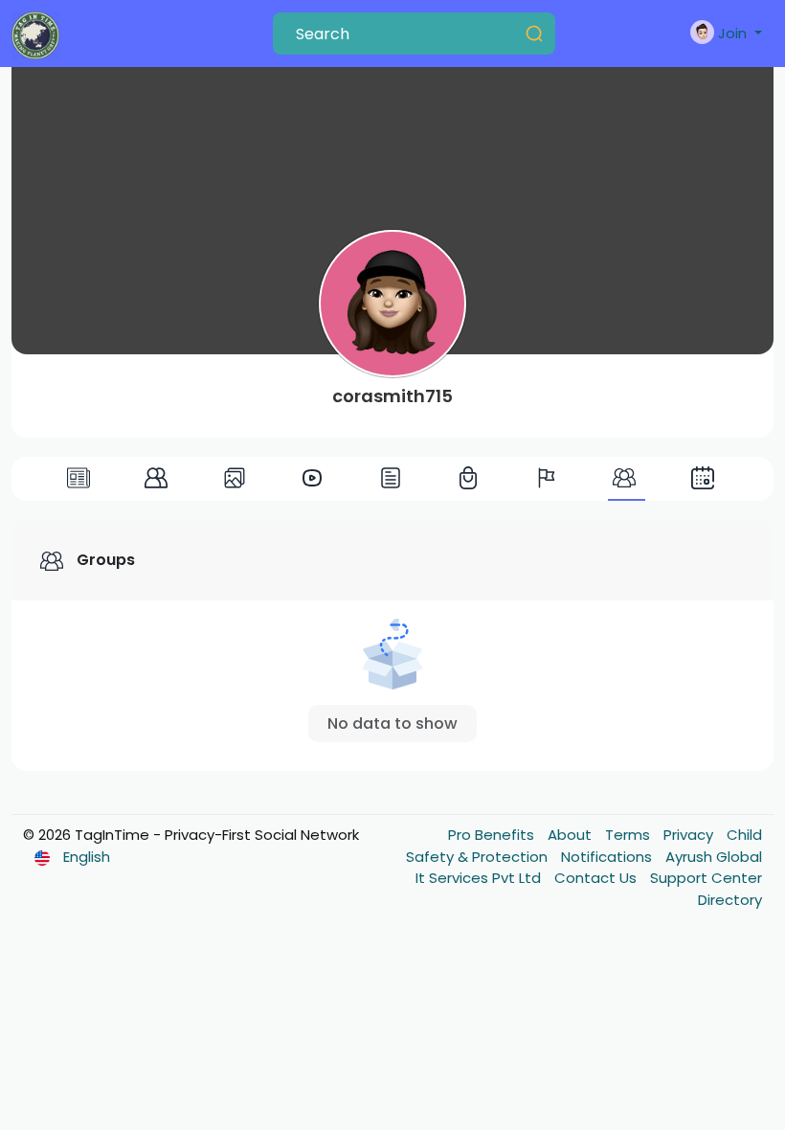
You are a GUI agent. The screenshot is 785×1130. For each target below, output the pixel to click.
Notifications (608, 857)
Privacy (690, 835)
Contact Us (597, 878)
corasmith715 (392, 396)
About (571, 835)
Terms (629, 835)
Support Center (706, 878)
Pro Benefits (493, 835)
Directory (730, 900)
